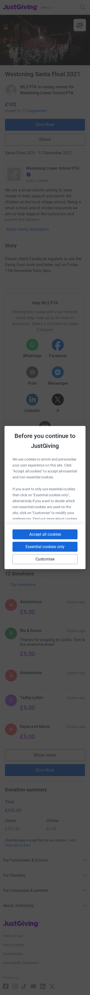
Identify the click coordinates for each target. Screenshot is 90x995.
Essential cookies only (45, 546)
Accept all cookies (45, 534)
